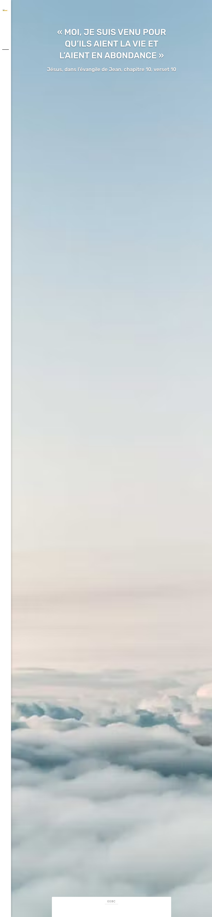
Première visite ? (111, 79)
